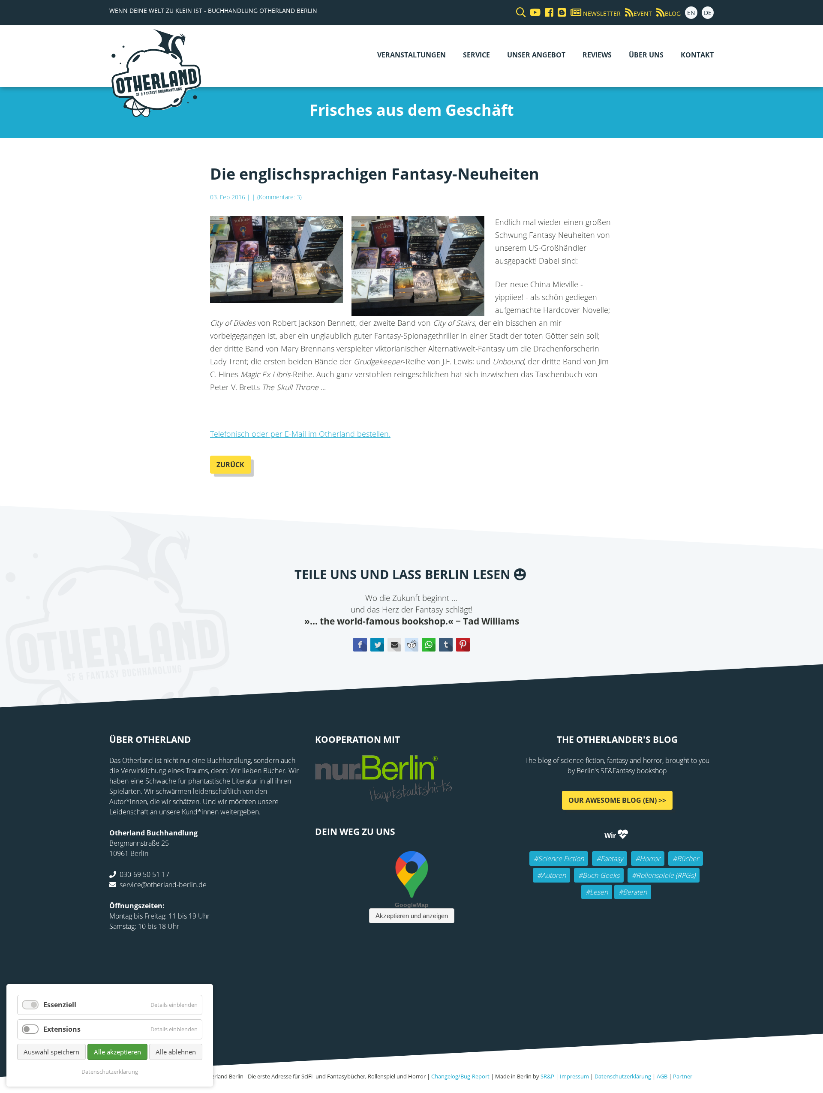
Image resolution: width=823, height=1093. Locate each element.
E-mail (394, 645)
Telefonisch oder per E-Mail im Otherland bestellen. (300, 434)
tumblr (446, 645)
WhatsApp (429, 645)
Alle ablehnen (176, 1052)
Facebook (360, 645)
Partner (682, 1076)
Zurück (230, 464)
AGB (662, 1076)
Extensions (62, 1029)
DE (708, 13)
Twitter (377, 645)
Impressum (574, 1076)
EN (691, 13)
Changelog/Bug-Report (460, 1076)
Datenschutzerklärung (623, 1076)
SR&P (547, 1076)
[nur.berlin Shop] (383, 797)
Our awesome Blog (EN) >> (617, 800)
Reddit (411, 645)
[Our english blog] (559, 13)
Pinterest (463, 645)
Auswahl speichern (51, 1052)
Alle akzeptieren (117, 1052)
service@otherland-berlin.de (163, 884)
